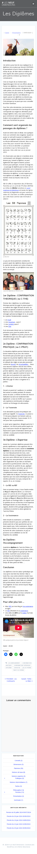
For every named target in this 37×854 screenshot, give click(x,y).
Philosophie (17, 790)
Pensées (18, 792)
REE (10, 606)
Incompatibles (24, 364)
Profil (9, 320)
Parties (17, 786)
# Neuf (8, 3)
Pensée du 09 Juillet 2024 (14, 812)
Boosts (13, 364)
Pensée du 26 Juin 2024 (14, 816)
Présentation (16, 33)
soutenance (24, 611)
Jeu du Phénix (27, 667)
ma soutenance (28, 606)
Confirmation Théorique (22, 665)
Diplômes (9, 667)
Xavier (7, 33)
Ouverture (11, 322)
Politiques (18, 778)
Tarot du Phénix (18, 670)
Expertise (17, 667)
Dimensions (17, 764)
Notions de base (17, 772)
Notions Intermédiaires (17, 782)
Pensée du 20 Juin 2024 (14, 828)
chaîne (24, 613)
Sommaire (17, 800)
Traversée (21, 414)
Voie (9, 326)
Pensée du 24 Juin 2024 (14, 820)
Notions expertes (17, 776)
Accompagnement (14, 663)
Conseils (17, 760)
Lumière (11, 324)
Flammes (17, 768)
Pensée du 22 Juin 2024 (14, 824)
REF (8, 611)
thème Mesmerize (24, 847)
